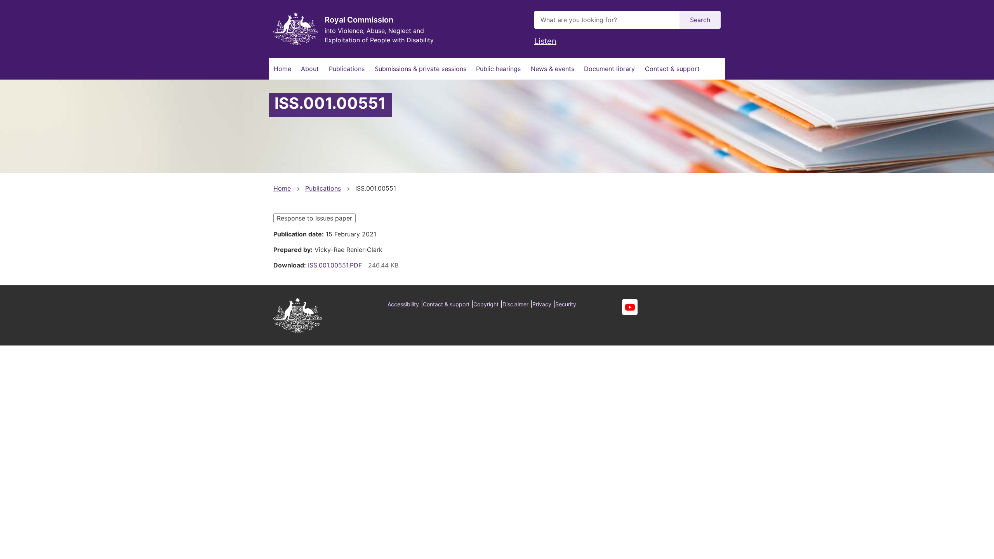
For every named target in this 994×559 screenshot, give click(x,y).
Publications (347, 69)
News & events (552, 69)
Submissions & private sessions (420, 69)
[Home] (295, 28)
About (310, 69)
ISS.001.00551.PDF (335, 265)
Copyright (486, 304)
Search (700, 20)
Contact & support (672, 69)
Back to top (959, 548)
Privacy (541, 304)
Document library (609, 69)
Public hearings (498, 69)
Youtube (630, 307)
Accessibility (403, 304)
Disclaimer (515, 304)
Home (282, 69)
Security (565, 304)
